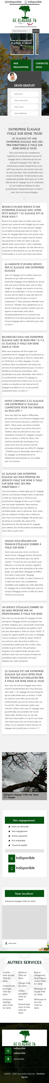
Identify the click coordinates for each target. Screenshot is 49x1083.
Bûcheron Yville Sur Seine (22, 975)
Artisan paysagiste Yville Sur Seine (23, 995)
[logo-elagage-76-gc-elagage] (24, 13)
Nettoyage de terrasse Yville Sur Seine (40, 1003)
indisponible (14, 2)
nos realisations (21, 65)
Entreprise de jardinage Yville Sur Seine (9, 990)
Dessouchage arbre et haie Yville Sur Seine (24, 1008)
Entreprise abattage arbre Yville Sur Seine (8, 1003)
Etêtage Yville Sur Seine (24, 984)
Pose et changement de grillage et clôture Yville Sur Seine (40, 978)
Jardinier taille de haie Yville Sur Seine (8, 976)
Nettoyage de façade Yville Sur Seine (40, 992)
